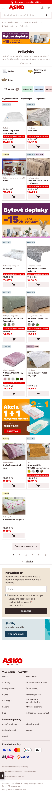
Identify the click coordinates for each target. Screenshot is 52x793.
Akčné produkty (9, 724)
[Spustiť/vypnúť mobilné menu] (3, 8)
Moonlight (11, 267)
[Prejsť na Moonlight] (14, 254)
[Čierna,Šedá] (37, 471)
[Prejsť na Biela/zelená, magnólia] (14, 506)
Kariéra (5, 707)
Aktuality (6, 682)
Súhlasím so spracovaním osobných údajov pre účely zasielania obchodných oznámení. (26, 598)
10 (22, 561)
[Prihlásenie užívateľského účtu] (42, 8)
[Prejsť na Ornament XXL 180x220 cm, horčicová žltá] (38, 451)
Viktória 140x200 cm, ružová (13, 373)
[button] (2, 775)
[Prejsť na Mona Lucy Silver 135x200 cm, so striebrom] (14, 117)
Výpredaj (30, 730)
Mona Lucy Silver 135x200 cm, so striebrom (11, 131)
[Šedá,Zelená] (5, 324)
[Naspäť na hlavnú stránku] (16, 8)
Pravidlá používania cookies (13, 776)
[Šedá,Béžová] (13, 324)
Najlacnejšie (26, 99)
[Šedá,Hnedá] (41, 471)
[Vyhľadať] (48, 15)
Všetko (29, 561)
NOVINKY (39, 89)
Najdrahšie (40, 99)
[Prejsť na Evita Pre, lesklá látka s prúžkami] (38, 167)
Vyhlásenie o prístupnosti (38, 713)
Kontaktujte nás (33, 695)
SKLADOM (27, 89)
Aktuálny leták (32, 724)
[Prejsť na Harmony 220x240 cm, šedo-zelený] (14, 304)
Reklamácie (31, 676)
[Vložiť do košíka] (14, 146)
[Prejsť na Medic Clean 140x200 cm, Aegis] (38, 359)
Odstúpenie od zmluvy (36, 682)
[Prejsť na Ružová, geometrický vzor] (14, 451)
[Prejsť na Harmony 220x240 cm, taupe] (38, 304)
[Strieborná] (13, 379)
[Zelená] (17, 379)
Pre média (7, 701)
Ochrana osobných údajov (12, 771)
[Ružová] (5, 379)
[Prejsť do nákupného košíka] (48, 8)
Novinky (5, 736)
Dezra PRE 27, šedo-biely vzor (36, 268)
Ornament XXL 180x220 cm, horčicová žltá (38, 465)
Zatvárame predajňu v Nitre (28, 2)
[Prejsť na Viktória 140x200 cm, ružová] (14, 359)
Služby (5, 695)
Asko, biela (32, 129)
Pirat (15, 179)
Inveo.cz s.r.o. (16, 786)
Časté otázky (32, 689)
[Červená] (21, 379)
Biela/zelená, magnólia (13, 518)
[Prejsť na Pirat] (14, 167)
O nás (4, 676)
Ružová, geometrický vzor (12, 465)
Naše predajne (9, 689)
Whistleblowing (30, 771)
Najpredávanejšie (10, 99)
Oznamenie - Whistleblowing (33, 700)
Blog (4, 713)
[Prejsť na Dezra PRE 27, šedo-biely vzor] (38, 254)
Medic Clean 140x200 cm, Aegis (37, 373)
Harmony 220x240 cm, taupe (37, 318)
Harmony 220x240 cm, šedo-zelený (13, 318)
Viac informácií (16, 605)
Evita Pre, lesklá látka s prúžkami (37, 180)
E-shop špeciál (9, 730)
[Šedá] (9, 324)
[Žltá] (29, 471)
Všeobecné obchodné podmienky (15, 767)
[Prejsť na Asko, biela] (38, 117)
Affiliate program (34, 707)
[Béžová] (9, 379)
